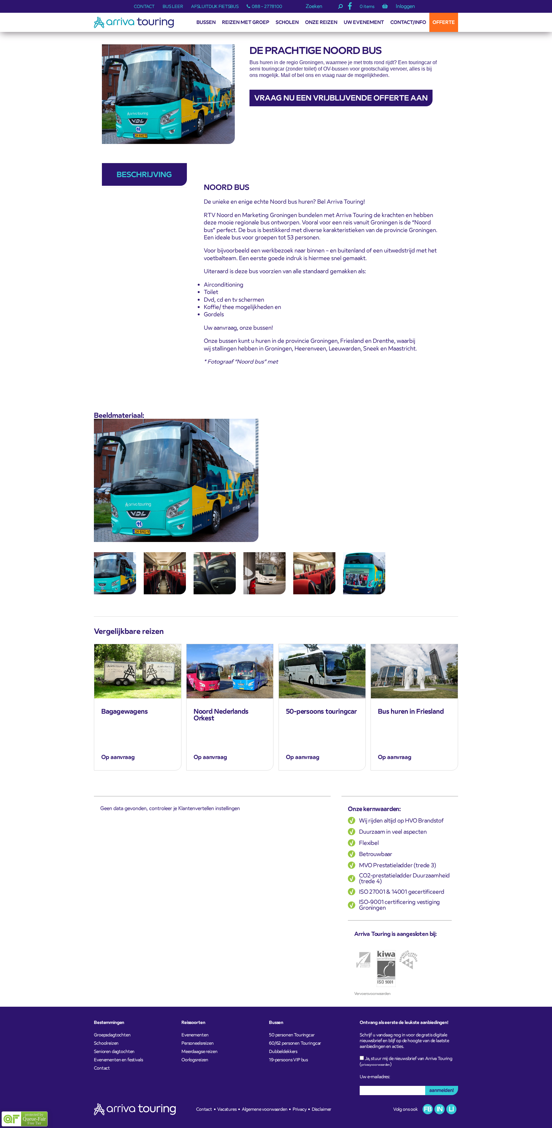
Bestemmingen (109, 1022)
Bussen (206, 22)
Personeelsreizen (197, 1043)
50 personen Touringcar (292, 1035)
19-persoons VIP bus (288, 1060)
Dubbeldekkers (283, 1051)
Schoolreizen (106, 1043)
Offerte (444, 22)
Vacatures (227, 1109)
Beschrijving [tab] (144, 174)
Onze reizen (321, 22)
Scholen (287, 22)
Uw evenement (364, 22)
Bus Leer (173, 6)
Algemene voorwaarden (265, 1109)
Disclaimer (322, 1109)
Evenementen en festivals (118, 1060)
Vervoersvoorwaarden (372, 994)
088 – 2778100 (267, 6)
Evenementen (194, 1035)
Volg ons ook (405, 1109)
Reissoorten (193, 1022)
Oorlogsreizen (194, 1060)
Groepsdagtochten (112, 1035)
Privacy (300, 1109)
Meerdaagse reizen (199, 1051)
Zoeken (314, 6)
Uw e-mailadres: (375, 1076)
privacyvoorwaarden (375, 1065)
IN (439, 1109)
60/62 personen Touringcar (295, 1043)
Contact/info (408, 22)
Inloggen (405, 6)
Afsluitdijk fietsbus (215, 6)
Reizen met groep (245, 22)
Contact (144, 6)
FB (428, 1109)
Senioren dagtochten (114, 1051)
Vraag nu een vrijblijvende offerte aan (341, 98)
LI (451, 1109)
